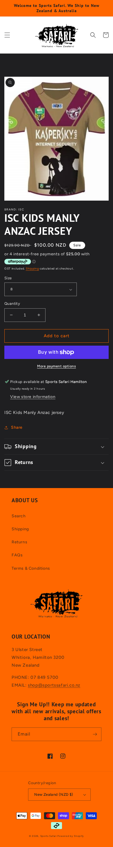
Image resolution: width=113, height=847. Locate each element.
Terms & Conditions (31, 568)
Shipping (32, 268)
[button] (7, 35)
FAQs (17, 555)
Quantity (12, 303)
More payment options (56, 366)
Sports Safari (48, 836)
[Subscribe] (94, 734)
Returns (19, 542)
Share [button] (17, 427)
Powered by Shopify (70, 836)
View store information (32, 396)
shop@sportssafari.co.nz (54, 685)
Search (19, 516)
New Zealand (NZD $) (53, 794)
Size (8, 278)
